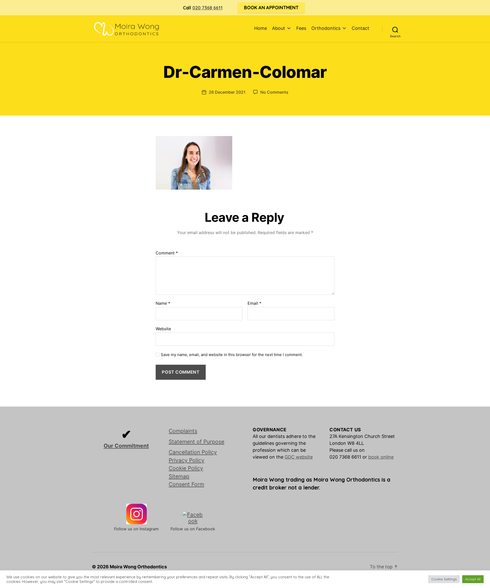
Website (163, 328)
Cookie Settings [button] (444, 579)
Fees (301, 28)
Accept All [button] (473, 579)
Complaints (183, 431)
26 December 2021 (227, 92)
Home (260, 28)
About (278, 28)
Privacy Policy (186, 460)
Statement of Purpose (196, 441)
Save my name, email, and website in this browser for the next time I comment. (232, 354)
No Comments (274, 92)
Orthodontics (325, 28)
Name (163, 303)
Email (254, 303)
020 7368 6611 (207, 8)
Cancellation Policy (193, 452)
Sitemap (179, 476)
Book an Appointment (271, 7)
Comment (167, 253)
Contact (360, 28)
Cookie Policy (186, 468)
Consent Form (186, 484)
